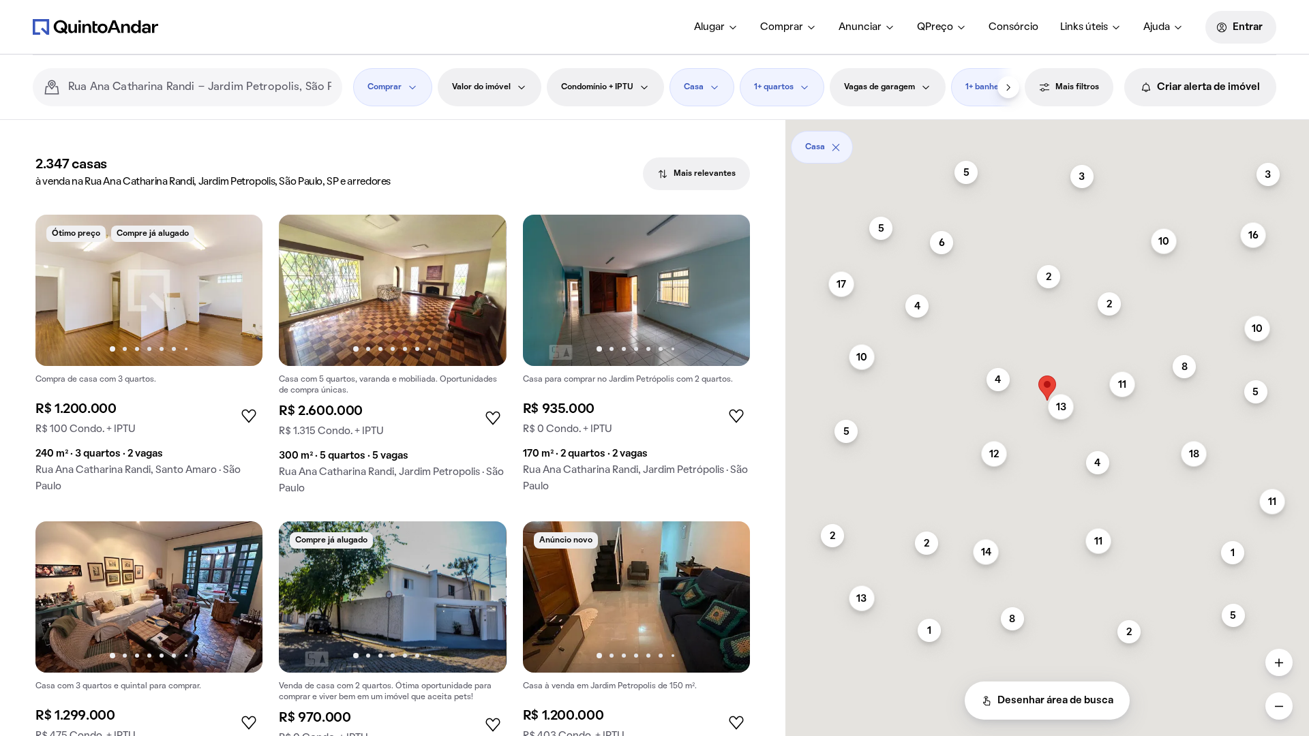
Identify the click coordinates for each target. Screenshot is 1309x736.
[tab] (696, 173)
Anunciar (860, 27)
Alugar (709, 27)
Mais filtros (1077, 87)
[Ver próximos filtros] (1008, 87)
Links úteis (1084, 27)
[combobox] (199, 87)
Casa (694, 87)
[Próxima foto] (238, 290)
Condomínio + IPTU (597, 87)
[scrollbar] (1047, 142)
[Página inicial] (95, 26)
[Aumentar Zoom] (1279, 662)
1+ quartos (774, 87)
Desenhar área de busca (1055, 700)
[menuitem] (716, 27)
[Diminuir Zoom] (1279, 706)
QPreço (935, 27)
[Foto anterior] (60, 290)
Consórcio (1013, 27)
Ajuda (1156, 27)
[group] (148, 359)
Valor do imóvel (481, 87)
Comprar (781, 27)
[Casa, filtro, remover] (835, 147)
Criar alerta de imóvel (1208, 87)
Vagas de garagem (879, 87)
